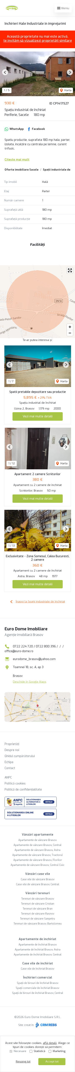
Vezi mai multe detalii (37, 416)
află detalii (50, 1043)
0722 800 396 (46, 646)
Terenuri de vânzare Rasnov (37, 913)
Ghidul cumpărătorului (20, 756)
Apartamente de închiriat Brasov (38, 944)
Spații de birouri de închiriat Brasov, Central (37, 993)
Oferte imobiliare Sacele (22, 169)
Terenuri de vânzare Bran (37, 908)
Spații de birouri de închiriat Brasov (37, 983)
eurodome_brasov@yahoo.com (34, 659)
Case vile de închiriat (37, 963)
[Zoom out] (70, 333)
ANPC (8, 777)
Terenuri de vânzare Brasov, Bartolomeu (38, 923)
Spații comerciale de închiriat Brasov (37, 988)
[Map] (37, 301)
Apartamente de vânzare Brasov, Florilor (37, 860)
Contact (10, 768)
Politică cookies (15, 784)
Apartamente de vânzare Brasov (37, 840)
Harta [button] (67, 90)
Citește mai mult (17, 160)
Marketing (59, 1051)
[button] (5, 72)
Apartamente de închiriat (37, 939)
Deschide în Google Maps (29, 682)
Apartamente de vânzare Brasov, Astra (37, 850)
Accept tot (52, 1061)
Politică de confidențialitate (23, 790)
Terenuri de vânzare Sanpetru (37, 918)
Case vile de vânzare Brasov (37, 879)
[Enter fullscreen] (70, 270)
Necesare (20, 1051)
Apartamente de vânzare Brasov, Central (37, 845)
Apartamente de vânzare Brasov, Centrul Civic (37, 865)
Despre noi (12, 750)
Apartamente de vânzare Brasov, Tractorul (37, 855)
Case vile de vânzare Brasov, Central (37, 884)
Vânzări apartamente (37, 835)
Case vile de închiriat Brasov (37, 968)
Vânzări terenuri (37, 893)
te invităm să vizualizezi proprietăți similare (37, 40)
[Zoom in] (70, 327)
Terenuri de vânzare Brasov (37, 898)
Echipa (9, 762)
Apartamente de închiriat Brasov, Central (37, 954)
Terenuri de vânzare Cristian (37, 903)
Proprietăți (12, 744)
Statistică (39, 1051)
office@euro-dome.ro (19, 651)
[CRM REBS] (46, 1025)
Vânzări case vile (37, 874)
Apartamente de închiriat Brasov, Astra (37, 949)
